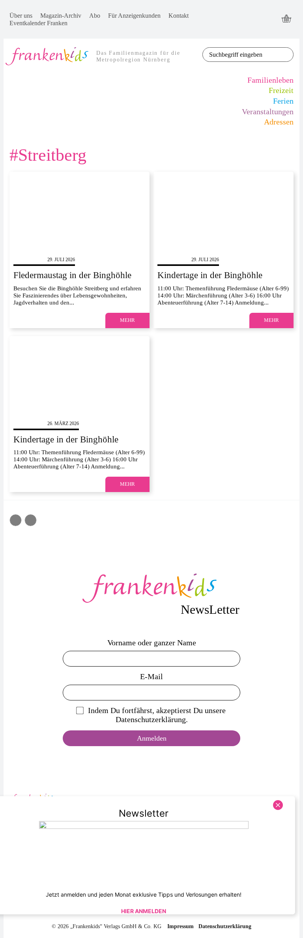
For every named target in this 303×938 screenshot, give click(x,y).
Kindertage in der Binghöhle (209, 275)
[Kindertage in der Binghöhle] (223, 211)
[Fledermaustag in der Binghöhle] (79, 211)
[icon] (286, 19)
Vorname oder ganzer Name (151, 642)
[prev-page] (15, 520)
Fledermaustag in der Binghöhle (72, 275)
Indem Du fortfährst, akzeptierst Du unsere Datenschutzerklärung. (157, 715)
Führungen (28, 259)
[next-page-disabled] (30, 520)
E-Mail (151, 676)
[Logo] (151, 588)
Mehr (127, 320)
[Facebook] (256, 12)
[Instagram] (256, 26)
